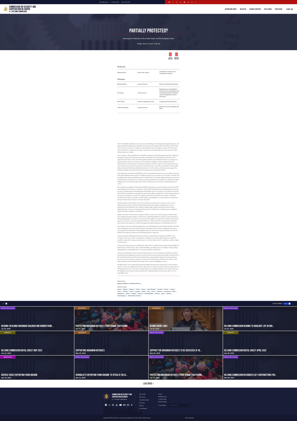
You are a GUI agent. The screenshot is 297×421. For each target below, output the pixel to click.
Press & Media (268, 9)
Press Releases (143, 408)
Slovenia (157, 293)
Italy (148, 291)
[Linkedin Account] (180, 2)
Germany (125, 291)
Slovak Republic (148, 293)
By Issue (141, 405)
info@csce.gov (104, 2)
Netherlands (120, 293)
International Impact (231, 9)
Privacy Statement (189, 417)
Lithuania (159, 291)
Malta (173, 291)
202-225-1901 (115, 2)
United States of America (134, 295)
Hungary (137, 291)
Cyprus (143, 289)
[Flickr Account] (188, 2)
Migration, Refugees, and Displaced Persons (129, 283)
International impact (144, 400)
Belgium (125, 289)
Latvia (153, 291)
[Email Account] (192, 2)
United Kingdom (121, 295)
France (119, 291)
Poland (127, 293)
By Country (142, 402)
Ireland (143, 291)
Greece (131, 291)
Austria (119, 289)
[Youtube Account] (184, 2)
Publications (278, 9)
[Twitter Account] (173, 2)
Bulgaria (131, 289)
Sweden (169, 293)
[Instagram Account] (177, 2)
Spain (163, 293)
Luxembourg (167, 291)
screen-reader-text (37, 319)
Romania (140, 293)
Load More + (148, 383)
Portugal (133, 293)
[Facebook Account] (169, 2)
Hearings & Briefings (255, 9)
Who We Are (243, 9)
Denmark (160, 289)
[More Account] (195, 2)
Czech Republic (151, 289)
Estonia (166, 289)
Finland (172, 289)
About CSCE (142, 394)
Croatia (138, 289)
